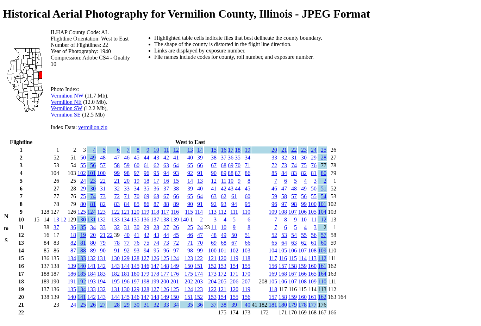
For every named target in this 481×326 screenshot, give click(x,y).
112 (222, 212)
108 (283, 212)
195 (115, 281)
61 (146, 165)
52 (274, 235)
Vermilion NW (67, 96)
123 (101, 212)
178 (155, 274)
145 (135, 266)
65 (190, 165)
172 (222, 274)
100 (101, 173)
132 (101, 219)
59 (127, 165)
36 (230, 158)
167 (292, 274)
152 (212, 266)
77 (127, 243)
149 (174, 266)
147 (155, 266)
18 (238, 150)
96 (146, 173)
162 (322, 297)
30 (304, 158)
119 (145, 212)
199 (155, 281)
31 (294, 158)
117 (165, 212)
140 (184, 219)
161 (322, 266)
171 (234, 274)
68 (223, 165)
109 (273, 212)
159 (302, 266)
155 (246, 266)
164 (322, 274)
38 (214, 158)
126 (155, 258)
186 (72, 274)
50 (83, 158)
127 (145, 258)
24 (314, 150)
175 (189, 274)
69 (230, 165)
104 (322, 212)
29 (314, 158)
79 (103, 243)
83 (294, 173)
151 (198, 266)
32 (284, 158)
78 (117, 243)
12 (176, 150)
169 (273, 274)
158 (292, 266)
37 (223, 158)
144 (125, 266)
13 (190, 150)
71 (247, 165)
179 (145, 274)
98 (127, 173)
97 (136, 173)
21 (284, 150)
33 (274, 158)
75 (304, 165)
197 (135, 281)
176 (174, 274)
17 (230, 150)
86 (247, 173)
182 (115, 274)
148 (165, 266)
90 (214, 173)
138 (165, 219)
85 (274, 173)
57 (103, 165)
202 (189, 281)
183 (101, 274)
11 (166, 150)
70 (238, 165)
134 (125, 219)
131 (91, 219)
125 (81, 212)
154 (234, 266)
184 (91, 274)
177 (165, 274)
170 (246, 274)
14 (200, 150)
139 (174, 219)
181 (125, 274)
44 (146, 158)
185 (81, 274)
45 (136, 158)
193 (91, 281)
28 (323, 158)
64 (176, 165)
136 (145, 219)
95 (156, 173)
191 (72, 281)
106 (302, 212)
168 (283, 274)
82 (304, 173)
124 (91, 212)
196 (125, 281)
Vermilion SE (66, 115)
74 (294, 165)
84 (284, 173)
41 (176, 158)
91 (200, 173)
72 (274, 165)
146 (145, 266)
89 (223, 173)
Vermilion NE (66, 102)
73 (284, 165)
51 (323, 189)
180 (135, 274)
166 (302, 274)
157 (283, 266)
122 (115, 212)
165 (312, 274)
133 (115, 219)
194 (101, 281)
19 (247, 150)
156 (273, 266)
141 (91, 266)
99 (117, 173)
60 (136, 165)
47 (117, 158)
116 (175, 212)
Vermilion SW (66, 108)
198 (145, 281)
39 (200, 158)
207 (246, 281)
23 (304, 150)
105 (312, 212)
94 (166, 173)
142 (101, 266)
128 (135, 258)
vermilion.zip (92, 127)
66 (200, 165)
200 (165, 281)
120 (135, 212)
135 (135, 219)
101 (91, 173)
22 (294, 150)
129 (125, 258)
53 (284, 235)
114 (199, 212)
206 (234, 281)
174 (198, 274)
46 (127, 158)
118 (155, 212)
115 (189, 212)
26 (176, 227)
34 (247, 158)
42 (166, 158)
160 (312, 266)
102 (81, 173)
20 (274, 150)
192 (81, 281)
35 (238, 158)
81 (314, 173)
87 (238, 173)
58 (117, 165)
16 (223, 150)
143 (115, 266)
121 (125, 212)
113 (212, 212)
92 (190, 173)
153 (222, 266)
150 (189, 266)
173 (212, 274)
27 (166, 227)
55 (83, 165)
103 (246, 250)
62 (156, 165)
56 (93, 165)
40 (190, 158)
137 (155, 219)
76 (314, 165)
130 (81, 219)
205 (222, 281)
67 (214, 165)
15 (214, 150)
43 (156, 158)
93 (176, 173)
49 (93, 158)
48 (103, 158)
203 (198, 281)
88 (230, 173)
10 (156, 150)
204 (212, 281)
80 (323, 173)
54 (323, 196)
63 (166, 165)
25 (323, 150)
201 (174, 281)
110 (246, 212)
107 (292, 212)
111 (234, 212)
